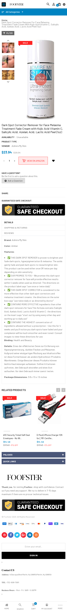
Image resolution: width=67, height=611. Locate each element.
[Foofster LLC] (24, 478)
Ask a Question (15, 180)
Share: (5, 193)
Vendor (6, 146)
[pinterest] (30, 535)
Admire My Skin (19, 146)
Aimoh (6, 427)
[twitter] (17, 535)
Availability (8, 137)
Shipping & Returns (15, 227)
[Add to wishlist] (53, 161)
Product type (9, 141)
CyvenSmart (45, 427)
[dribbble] (4, 535)
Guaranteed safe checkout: (17, 200)
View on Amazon (35, 160)
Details (8, 222)
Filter (9, 33)
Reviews (9, 233)
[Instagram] (36, 535)
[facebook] (10, 535)
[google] (23, 535)
